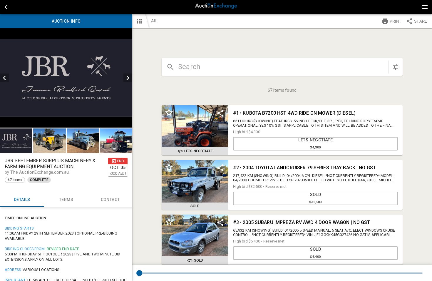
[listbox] (66, 78)
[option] (66, 78)
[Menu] (425, 7)
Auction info (66, 21)
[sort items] (395, 67)
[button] (7, 7)
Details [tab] (22, 199)
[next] (127, 77)
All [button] (153, 21)
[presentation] (216, 7)
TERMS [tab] (66, 199)
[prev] (4, 77)
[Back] (7, 7)
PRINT (395, 21)
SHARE (420, 21)
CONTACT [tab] (110, 199)
